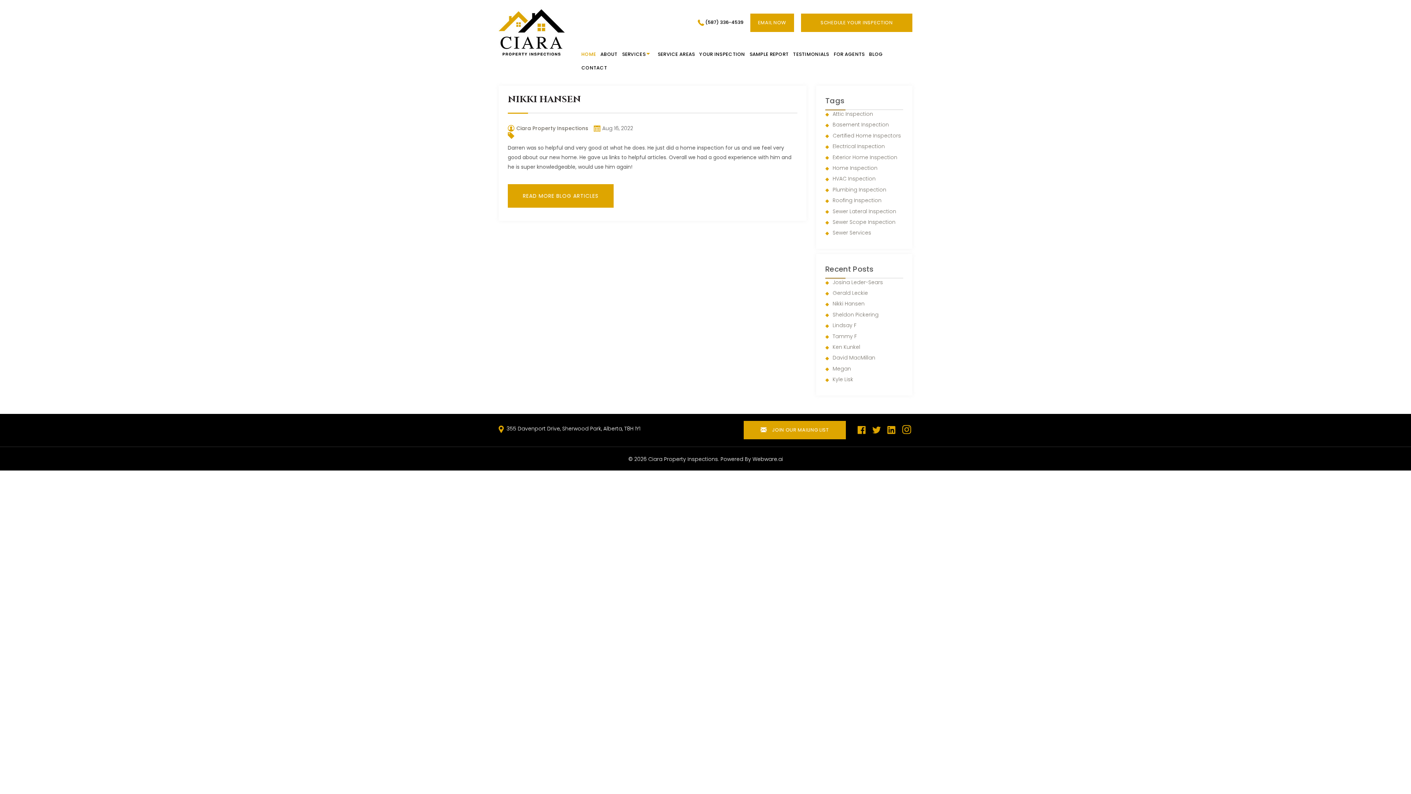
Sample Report (769, 54)
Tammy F (845, 336)
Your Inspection (722, 54)
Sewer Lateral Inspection (864, 211)
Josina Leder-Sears (858, 282)
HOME (588, 54)
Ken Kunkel (846, 347)
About (608, 54)
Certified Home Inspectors (867, 135)
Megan (842, 368)
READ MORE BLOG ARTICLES (561, 196)
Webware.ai (768, 459)
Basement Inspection (861, 124)
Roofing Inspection (857, 200)
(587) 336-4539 (724, 22)
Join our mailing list (800, 429)
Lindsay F (845, 325)
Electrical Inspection (859, 146)
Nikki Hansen (849, 303)
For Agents (849, 54)
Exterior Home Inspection (865, 157)
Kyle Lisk (843, 379)
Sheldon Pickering (856, 314)
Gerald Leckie (850, 293)
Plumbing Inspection (859, 189)
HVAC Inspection (854, 178)
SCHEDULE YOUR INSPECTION (857, 22)
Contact (594, 67)
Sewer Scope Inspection (864, 222)
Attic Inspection (853, 114)
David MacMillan (854, 357)
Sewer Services (852, 232)
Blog (876, 54)
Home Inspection (855, 168)
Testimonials (811, 54)
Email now (772, 22)
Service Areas (676, 54)
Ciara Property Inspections (683, 459)
